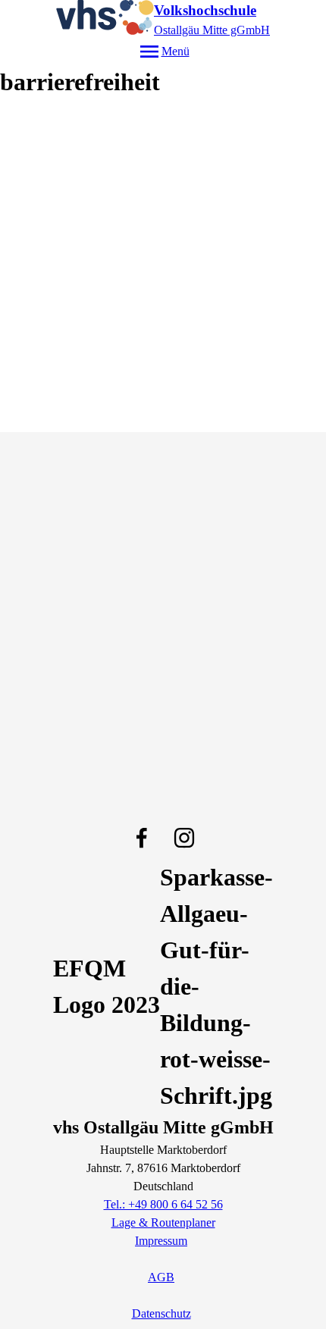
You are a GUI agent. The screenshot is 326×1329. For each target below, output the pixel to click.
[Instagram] (184, 838)
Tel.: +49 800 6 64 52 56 (163, 1204)
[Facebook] (142, 838)
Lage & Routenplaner (163, 1222)
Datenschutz (161, 1313)
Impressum (161, 1240)
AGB (161, 1277)
